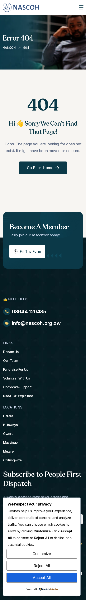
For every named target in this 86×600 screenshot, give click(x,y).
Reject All (42, 565)
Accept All (42, 577)
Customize (42, 553)
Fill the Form (30, 251)
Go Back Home (40, 167)
